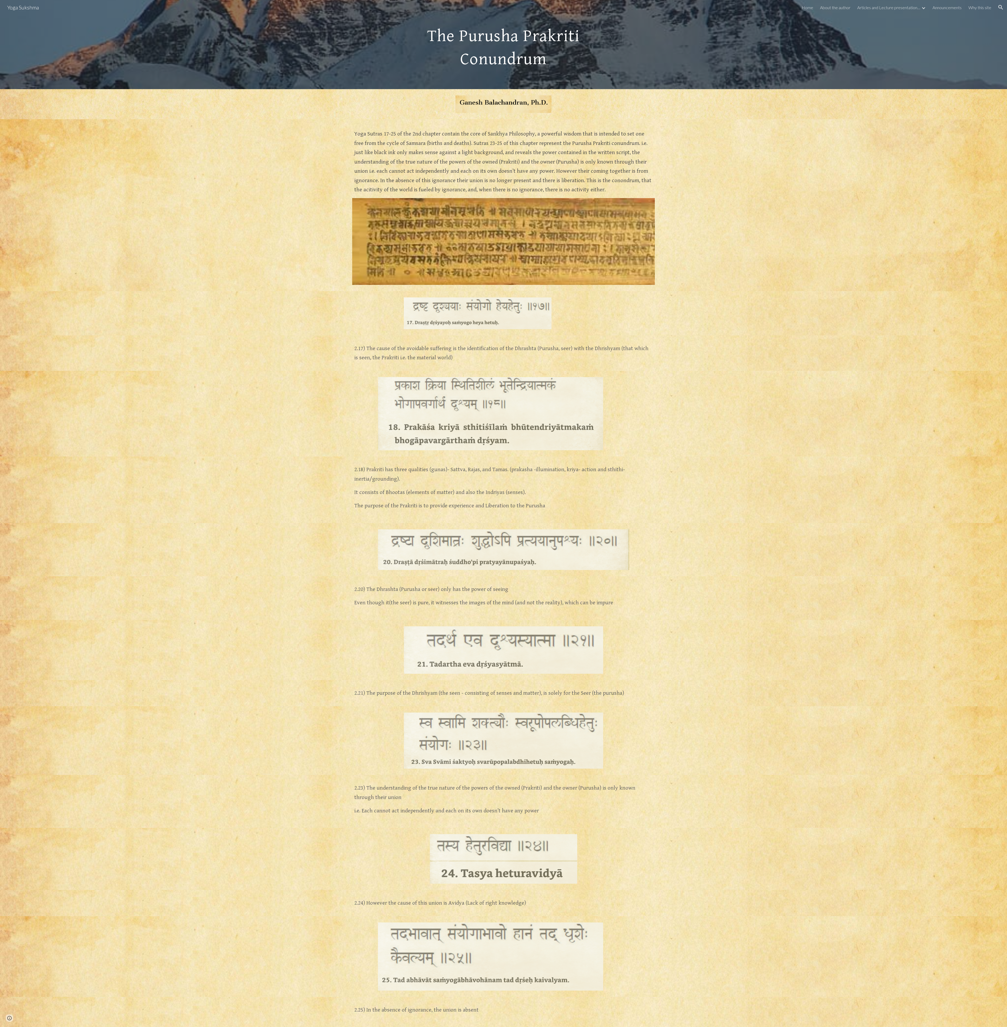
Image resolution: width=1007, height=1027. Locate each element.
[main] (503, 44)
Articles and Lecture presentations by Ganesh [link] (888, 7)
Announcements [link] (947, 7)
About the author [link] (835, 7)
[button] (1000, 7)
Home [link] (807, 7)
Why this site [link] (979, 7)
